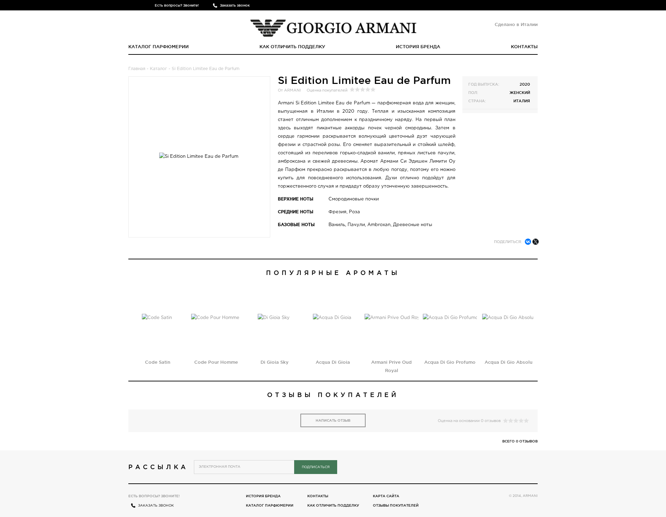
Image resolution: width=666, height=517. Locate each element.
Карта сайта (386, 496)
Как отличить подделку (292, 46)
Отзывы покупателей (396, 505)
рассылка (158, 466)
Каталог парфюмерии (158, 46)
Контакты (524, 46)
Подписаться (316, 467)
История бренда (418, 46)
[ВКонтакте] (528, 242)
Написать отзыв (333, 420)
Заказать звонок (235, 5)
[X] (535, 242)
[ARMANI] (333, 26)
